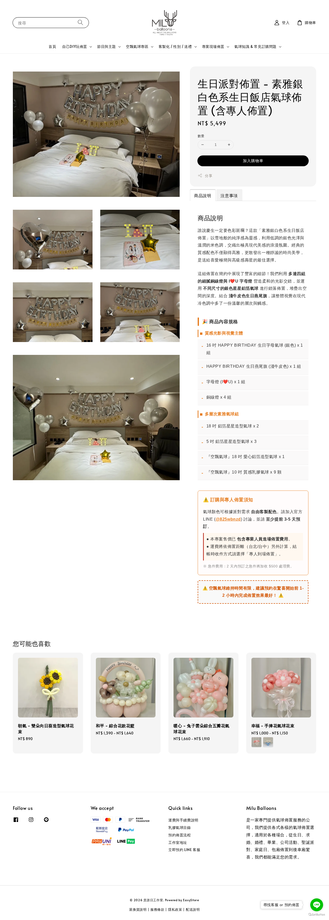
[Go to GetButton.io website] (316, 914)
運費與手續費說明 (183, 820)
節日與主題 (106, 46)
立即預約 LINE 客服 (184, 849)
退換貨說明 (138, 909)
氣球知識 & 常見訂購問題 (255, 46)
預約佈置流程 (179, 835)
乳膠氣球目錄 (179, 827)
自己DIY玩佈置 (74, 46)
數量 (201, 136)
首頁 (52, 46)
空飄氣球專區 (137, 46)
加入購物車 (253, 160)
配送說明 (193, 909)
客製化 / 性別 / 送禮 (175, 46)
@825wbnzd (228, 519)
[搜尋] (80, 22)
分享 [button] (208, 175)
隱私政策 (175, 909)
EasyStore (191, 900)
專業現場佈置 (213, 46)
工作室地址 (177, 842)
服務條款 (157, 909)
